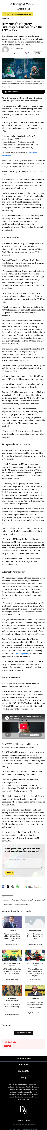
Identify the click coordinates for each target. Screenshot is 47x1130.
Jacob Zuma (6, 901)
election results (27, 901)
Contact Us (23, 1071)
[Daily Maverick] (23, 3)
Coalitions (16, 901)
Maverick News (7, 897)
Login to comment (23, 1033)
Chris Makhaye (18, 49)
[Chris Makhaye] (5, 49)
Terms (28, 1120)
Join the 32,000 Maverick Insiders (22, 1089)
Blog (23, 1077)
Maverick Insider (23, 1058)
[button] (28, 53)
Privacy (20, 1120)
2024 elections (39, 901)
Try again (7, 1045)
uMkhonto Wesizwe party (22, 904)
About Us (23, 1064)
